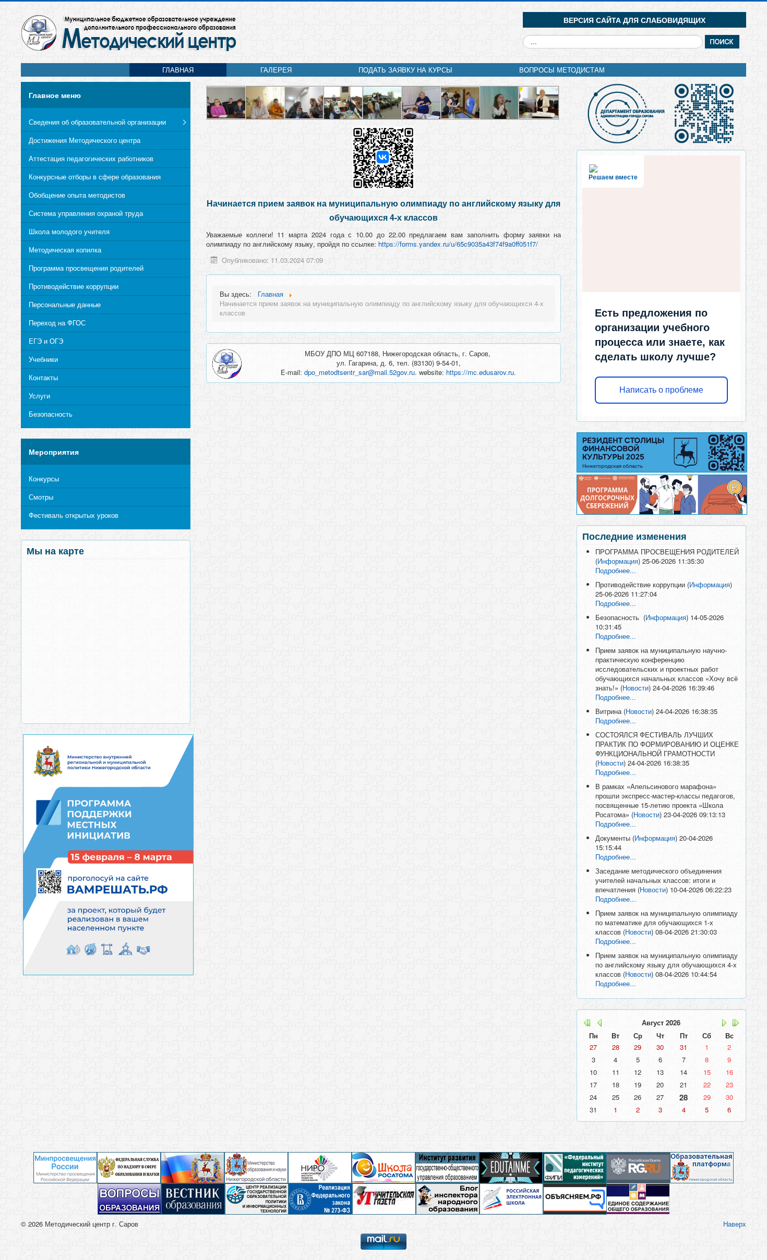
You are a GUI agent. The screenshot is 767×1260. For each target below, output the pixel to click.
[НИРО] (320, 1167)
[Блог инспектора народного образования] (448, 1198)
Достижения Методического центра (84, 140)
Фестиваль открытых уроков (73, 515)
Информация (617, 561)
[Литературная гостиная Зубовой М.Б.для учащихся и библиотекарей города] (500, 101)
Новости (635, 688)
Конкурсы (44, 478)
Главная (178, 70)
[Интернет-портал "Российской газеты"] (638, 1167)
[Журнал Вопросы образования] (129, 1198)
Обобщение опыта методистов (77, 195)
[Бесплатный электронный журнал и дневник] (702, 1167)
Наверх (734, 1224)
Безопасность (51, 414)
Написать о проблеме (661, 389)
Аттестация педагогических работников (91, 158)
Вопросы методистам (562, 70)
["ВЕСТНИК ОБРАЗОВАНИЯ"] (193, 1198)
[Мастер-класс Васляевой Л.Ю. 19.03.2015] (343, 101)
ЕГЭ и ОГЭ (46, 341)
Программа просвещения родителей (86, 268)
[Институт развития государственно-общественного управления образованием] (447, 1167)
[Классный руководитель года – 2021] (305, 101)
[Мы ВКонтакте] (383, 157)
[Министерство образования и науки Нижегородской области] (256, 1167)
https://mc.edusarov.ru (480, 372)
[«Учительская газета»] (384, 1198)
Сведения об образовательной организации (97, 122)
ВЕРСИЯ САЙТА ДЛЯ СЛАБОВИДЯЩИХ (634, 20)
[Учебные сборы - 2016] (382, 101)
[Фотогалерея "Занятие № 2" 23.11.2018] (421, 101)
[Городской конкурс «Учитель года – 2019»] (538, 101)
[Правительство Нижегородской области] (192, 1167)
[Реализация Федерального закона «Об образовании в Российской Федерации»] (320, 1198)
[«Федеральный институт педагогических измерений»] (574, 1167)
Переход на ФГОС (57, 323)
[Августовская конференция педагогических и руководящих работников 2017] (461, 101)
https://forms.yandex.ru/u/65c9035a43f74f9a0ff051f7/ (458, 244)
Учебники (43, 359)
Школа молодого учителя (69, 231)
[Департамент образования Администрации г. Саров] (661, 113)
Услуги (39, 396)
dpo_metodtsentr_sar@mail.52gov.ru (359, 372)
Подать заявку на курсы (405, 70)
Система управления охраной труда (86, 213)
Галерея (276, 70)
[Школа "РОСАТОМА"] (383, 1167)
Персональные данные (65, 304)
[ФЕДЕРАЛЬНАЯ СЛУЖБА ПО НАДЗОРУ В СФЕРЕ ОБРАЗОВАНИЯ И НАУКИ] (129, 1167)
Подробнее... (615, 570)
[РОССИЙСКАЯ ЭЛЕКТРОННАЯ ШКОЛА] (511, 1198)
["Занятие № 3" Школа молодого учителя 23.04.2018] (226, 101)
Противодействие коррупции (73, 286)
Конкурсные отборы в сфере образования (95, 176)
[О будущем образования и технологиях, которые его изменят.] (511, 1167)
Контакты (43, 377)
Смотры (41, 497)
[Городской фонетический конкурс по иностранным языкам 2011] (265, 101)
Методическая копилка (65, 250)
